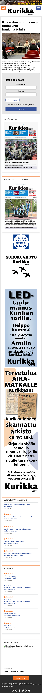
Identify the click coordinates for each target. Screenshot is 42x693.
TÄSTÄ (21, 109)
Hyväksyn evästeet (21, 678)
